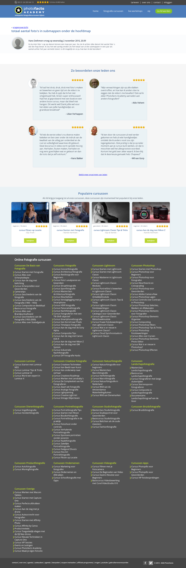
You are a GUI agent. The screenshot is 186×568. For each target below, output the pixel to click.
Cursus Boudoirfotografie (66, 415)
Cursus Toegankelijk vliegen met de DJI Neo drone (30, 533)
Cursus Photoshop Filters (143, 324)
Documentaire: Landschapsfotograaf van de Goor (144, 398)
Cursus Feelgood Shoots (65, 449)
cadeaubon (39, 562)
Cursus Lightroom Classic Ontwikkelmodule (104, 295)
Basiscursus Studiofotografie (106, 418)
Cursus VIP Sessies (23, 542)
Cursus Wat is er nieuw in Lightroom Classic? (104, 329)
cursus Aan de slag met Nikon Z (151, 230)
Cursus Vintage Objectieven (67, 398)
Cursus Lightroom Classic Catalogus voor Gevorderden (106, 312)
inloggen (168, 2)
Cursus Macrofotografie (103, 378)
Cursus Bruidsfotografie (142, 410)
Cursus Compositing (141, 322)
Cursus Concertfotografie (66, 269)
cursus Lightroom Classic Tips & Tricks (111, 230)
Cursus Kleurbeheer (63, 297)
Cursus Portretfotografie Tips (67, 410)
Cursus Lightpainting (63, 392)
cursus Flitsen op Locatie (30, 230)
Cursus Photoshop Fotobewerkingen (140, 332)
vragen (97, 562)
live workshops (135, 11)
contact (157, 2)
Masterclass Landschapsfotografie (141, 369)
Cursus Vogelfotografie (25, 410)
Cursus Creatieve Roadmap (66, 375)
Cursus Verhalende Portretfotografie (63, 431)
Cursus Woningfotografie (26, 469)
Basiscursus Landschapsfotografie (141, 374)
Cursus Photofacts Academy (28, 548)
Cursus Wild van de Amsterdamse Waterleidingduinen (101, 389)
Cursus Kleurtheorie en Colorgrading (142, 284)
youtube (104, 562)
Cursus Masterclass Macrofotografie (101, 371)
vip (149, 11)
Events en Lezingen (24, 545)
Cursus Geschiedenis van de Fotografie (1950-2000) (28, 318)
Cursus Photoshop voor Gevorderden (142, 290)
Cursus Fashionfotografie (104, 426)
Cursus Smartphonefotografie (68, 319)
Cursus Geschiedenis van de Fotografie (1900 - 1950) (28, 301)
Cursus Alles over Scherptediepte (23, 276)
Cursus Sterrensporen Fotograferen (142, 386)
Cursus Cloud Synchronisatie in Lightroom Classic (107, 334)
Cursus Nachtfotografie (65, 310)
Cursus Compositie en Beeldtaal (30, 305)
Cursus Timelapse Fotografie (67, 324)
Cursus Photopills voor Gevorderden (142, 473)
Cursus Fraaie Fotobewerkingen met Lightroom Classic (107, 323)
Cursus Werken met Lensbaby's (69, 378)
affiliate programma (85, 562)
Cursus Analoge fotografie (66, 389)
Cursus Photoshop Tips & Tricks (146, 327)
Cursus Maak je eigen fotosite (29, 550)
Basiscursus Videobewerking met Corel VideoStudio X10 (106, 482)
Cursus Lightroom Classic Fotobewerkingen (104, 306)
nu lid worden (163, 11)
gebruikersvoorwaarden (118, 562)
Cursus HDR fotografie (64, 305)
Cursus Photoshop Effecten (144, 350)
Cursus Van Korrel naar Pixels (68, 322)
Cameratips (20, 291)
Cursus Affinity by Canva (26, 525)
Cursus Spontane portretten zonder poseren (67, 436)
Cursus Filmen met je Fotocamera (102, 468)
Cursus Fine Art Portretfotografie (62, 453)
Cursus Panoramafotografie (67, 308)
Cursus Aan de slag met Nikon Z (69, 341)
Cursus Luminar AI (23, 373)
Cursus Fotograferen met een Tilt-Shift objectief (68, 315)
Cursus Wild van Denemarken (106, 395)
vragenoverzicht (20, 27)
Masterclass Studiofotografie (106, 410)
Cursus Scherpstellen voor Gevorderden (27, 287)
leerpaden (56, 562)
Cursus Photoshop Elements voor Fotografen (145, 312)
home (95, 11)
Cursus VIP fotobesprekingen (145, 477)
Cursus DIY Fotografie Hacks (67, 355)
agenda (30, 562)
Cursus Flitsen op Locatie (65, 457)
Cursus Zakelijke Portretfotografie (62, 445)
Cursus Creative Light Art (65, 395)
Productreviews (22, 528)
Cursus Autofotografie (25, 466)
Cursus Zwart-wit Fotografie (67, 386)
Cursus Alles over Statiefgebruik (30, 322)
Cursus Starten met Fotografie (29, 272)
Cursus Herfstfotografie (103, 375)
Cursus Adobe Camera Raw (144, 294)
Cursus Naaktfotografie (65, 440)
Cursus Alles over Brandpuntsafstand (24, 312)
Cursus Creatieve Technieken (67, 364)
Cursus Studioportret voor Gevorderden (105, 414)
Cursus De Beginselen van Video (107, 472)
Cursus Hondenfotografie (27, 412)
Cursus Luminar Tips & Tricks (28, 370)
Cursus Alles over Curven (143, 336)
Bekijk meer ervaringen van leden (93, 174)
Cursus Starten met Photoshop (146, 269)
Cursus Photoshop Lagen (143, 297)
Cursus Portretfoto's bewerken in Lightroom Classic (107, 290)
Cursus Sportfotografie (64, 288)
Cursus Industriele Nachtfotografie (62, 351)
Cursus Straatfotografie (65, 285)
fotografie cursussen (113, 11)
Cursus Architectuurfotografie (68, 271)
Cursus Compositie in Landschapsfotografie (141, 391)
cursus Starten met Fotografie (70, 230)
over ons (146, 2)
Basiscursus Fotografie (25, 308)
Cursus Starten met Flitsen (66, 412)
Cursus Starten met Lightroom (106, 269)
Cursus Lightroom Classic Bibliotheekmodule (104, 318)
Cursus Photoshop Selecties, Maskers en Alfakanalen (145, 306)
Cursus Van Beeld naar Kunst (67, 367)
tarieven (135, 2)
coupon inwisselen (68, 562)
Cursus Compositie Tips (65, 333)
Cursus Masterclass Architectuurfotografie (64, 293)
